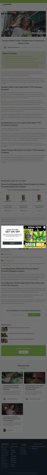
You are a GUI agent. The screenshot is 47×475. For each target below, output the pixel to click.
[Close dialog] (44, 227)
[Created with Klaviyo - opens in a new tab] (23, 248)
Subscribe (12, 243)
